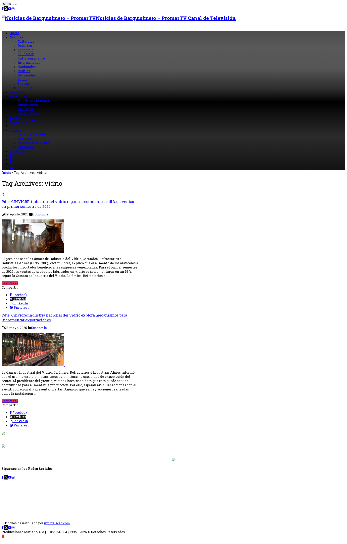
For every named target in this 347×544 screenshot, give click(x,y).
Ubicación (26, 147)
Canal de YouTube (32, 134)
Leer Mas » (10, 283)
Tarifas (15, 117)
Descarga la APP (23, 121)
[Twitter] (6, 8)
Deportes (25, 45)
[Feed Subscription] (3, 194)
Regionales (26, 75)
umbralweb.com (57, 523)
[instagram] (13, 8)
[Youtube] (10, 8)
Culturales (26, 41)
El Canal (16, 130)
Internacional (29, 62)
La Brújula (26, 109)
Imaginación (28, 104)
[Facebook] (3, 8)
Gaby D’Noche (29, 113)
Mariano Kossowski (33, 142)
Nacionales (27, 67)
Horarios (16, 92)
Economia (26, 50)
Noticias (16, 37)
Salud (22, 79)
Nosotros (25, 138)
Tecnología (26, 88)
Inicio (14, 33)
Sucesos (24, 83)
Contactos (18, 151)
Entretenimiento (31, 58)
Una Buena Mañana (33, 100)
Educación (26, 54)
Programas (18, 96)
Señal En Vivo (21, 126)
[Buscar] (4, 4)
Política (24, 71)
